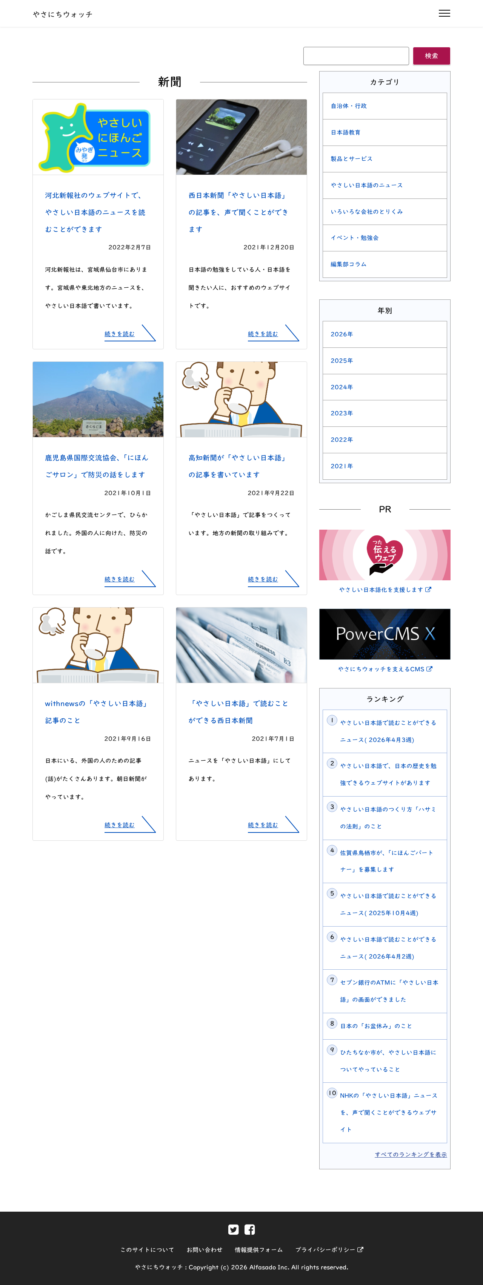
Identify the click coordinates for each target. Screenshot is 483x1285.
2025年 (342, 361)
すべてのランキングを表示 (411, 1155)
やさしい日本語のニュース (367, 185)
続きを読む (120, 334)
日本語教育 (346, 132)
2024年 (342, 387)
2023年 (342, 413)
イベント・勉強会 (355, 238)
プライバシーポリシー (329, 1250)
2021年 (342, 466)
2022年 (342, 440)
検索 (431, 56)
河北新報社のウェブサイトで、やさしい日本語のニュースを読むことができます (95, 212)
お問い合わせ (204, 1250)
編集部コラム (349, 264)
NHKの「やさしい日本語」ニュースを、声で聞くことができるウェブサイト (389, 1113)
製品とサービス (352, 159)
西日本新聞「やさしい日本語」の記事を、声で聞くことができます (238, 212)
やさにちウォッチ (62, 14)
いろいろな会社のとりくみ (367, 212)
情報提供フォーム (259, 1250)
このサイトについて (147, 1250)
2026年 (342, 334)
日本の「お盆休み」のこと (376, 1026)
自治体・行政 (349, 106)
